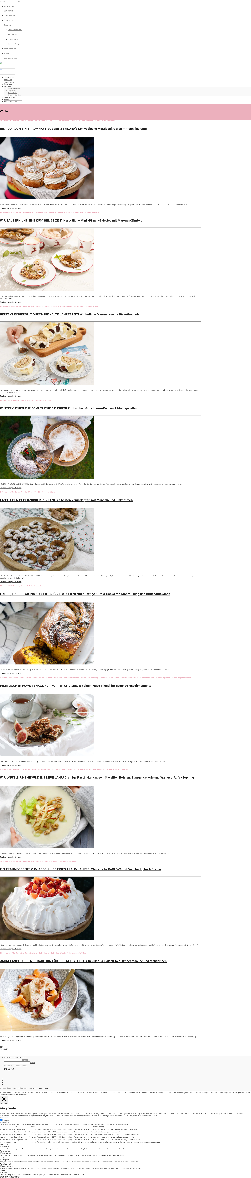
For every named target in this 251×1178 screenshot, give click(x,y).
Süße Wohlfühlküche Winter (105, 121)
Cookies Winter (49, 492)
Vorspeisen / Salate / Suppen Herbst (88, 769)
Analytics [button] (3, 1157)
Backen (16, 121)
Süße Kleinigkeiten (163, 678)
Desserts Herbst (64, 212)
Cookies (38, 492)
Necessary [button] (4, 1118)
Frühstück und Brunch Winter (75, 678)
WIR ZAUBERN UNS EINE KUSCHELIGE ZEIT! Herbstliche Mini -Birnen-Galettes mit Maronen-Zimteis (71, 220)
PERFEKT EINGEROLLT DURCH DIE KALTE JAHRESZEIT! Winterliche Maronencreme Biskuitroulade (69, 314)
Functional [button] (4, 1144)
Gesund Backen (13, 39)
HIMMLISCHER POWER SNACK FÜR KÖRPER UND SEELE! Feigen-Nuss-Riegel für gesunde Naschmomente (75, 686)
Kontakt (6, 53)
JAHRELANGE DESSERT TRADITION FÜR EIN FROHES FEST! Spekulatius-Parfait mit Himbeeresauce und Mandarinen (83, 961)
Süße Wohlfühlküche (85, 121)
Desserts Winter (66, 306)
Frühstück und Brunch (54, 678)
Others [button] (2, 1170)
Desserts (52, 212)
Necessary (6, 1120)
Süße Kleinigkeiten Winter (181, 678)
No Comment (16, 208)
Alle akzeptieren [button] (22, 1095)
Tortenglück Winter (92, 306)
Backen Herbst (28, 212)
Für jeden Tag (12, 34)
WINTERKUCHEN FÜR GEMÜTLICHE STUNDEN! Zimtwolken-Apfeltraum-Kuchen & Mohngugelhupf (70, 408)
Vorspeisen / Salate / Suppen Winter (118, 769)
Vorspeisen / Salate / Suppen (62, 769)
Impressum (33, 1088)
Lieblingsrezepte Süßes (66, 121)
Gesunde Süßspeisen (15, 44)
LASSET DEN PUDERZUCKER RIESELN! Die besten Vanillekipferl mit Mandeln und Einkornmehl (66, 500)
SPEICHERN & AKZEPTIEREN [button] (10, 1177)
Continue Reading (6, 208)
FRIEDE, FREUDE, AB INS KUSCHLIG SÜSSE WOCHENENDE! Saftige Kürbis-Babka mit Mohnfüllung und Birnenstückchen (85, 594)
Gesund (102, 678)
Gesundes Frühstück (15, 30)
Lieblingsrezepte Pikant (41, 769)
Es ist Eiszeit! (78, 212)
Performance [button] (5, 1151)
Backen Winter (40, 121)
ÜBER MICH (8, 20)
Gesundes (7, 25)
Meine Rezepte (9, 6)
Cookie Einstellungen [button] (7, 1095)
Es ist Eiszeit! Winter (58, 953)
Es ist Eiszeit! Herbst (92, 212)
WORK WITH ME (10, 48)
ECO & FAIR (8, 11)
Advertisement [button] (5, 1164)
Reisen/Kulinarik (9, 15)
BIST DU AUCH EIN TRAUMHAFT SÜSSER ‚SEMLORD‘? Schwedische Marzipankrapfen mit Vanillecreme (73, 129)
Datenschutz (43, 1088)
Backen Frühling (27, 121)
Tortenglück (78, 306)
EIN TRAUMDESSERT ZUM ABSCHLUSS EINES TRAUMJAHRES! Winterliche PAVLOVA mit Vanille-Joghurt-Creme (80, 869)
